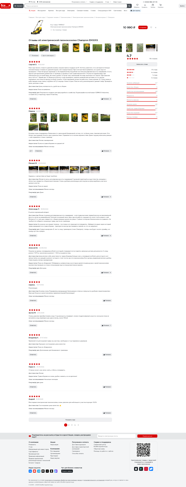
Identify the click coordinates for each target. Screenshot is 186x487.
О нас (31, 447)
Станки (93, 10)
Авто (125, 10)
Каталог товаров (34, 463)
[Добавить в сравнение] (155, 27)
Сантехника (117, 10)
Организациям (55, 453)
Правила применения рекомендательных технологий (39, 459)
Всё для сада (60, 10)
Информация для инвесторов (39, 449)
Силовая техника (82, 10)
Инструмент (42, 10)
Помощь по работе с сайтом (103, 451)
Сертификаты (33, 451)
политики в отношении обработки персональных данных (63, 480)
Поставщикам (55, 451)
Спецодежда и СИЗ (104, 10)
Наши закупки (54, 458)
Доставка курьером (79, 444)
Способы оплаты (78, 453)
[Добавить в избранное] (151, 27)
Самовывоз (76, 451)
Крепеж (51, 10)
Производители (34, 454)
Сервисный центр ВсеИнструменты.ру (101, 445)
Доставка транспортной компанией (80, 448)
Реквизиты (32, 444)
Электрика (70, 10)
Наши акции (54, 444)
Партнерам (54, 456)
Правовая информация (36, 456)
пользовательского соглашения (94, 480)
